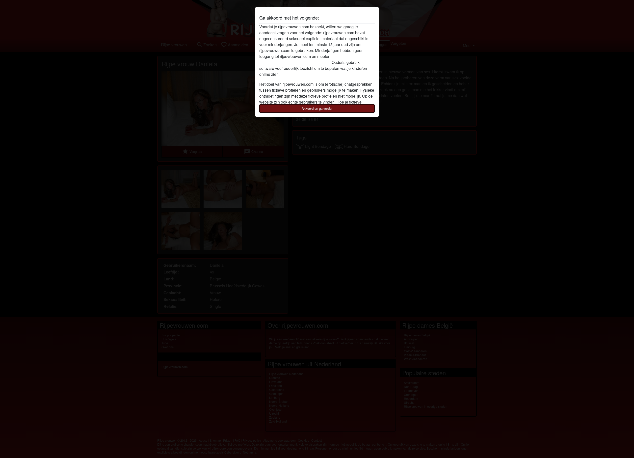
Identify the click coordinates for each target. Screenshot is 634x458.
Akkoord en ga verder (317, 108)
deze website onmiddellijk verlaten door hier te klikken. (307, 59)
